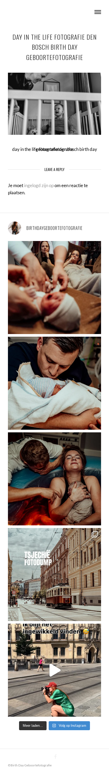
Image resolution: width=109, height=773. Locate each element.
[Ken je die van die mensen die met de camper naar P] (54, 574)
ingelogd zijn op (39, 185)
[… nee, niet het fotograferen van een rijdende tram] (54, 670)
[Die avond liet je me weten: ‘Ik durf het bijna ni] (54, 478)
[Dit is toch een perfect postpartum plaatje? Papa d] (54, 287)
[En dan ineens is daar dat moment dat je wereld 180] (54, 383)
